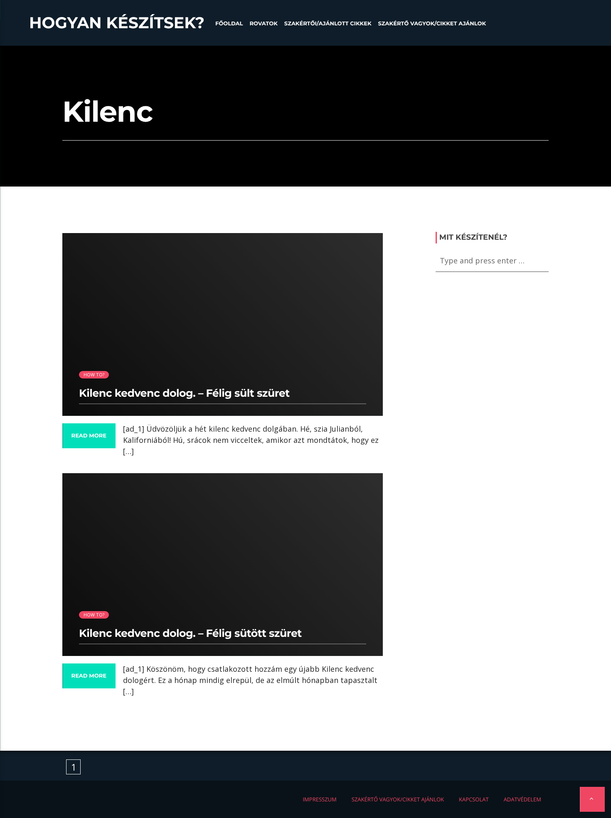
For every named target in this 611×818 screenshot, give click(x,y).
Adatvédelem (522, 799)
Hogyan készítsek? (116, 22)
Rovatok (263, 23)
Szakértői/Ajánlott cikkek (328, 23)
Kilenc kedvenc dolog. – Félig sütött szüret (190, 633)
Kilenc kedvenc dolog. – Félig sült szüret (184, 393)
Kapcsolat (474, 799)
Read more (88, 435)
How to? (94, 374)
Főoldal (229, 23)
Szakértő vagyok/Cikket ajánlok (432, 23)
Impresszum (319, 799)
